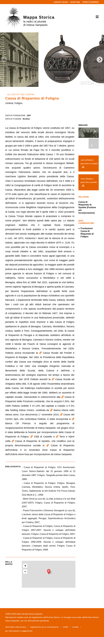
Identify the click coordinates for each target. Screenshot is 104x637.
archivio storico (61, 2)
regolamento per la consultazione (44, 627)
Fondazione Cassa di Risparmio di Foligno (87, 232)
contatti (75, 627)
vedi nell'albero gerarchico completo (89, 161)
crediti (65, 627)
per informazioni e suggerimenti (18, 631)
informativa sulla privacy (15, 627)
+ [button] (25, 565)
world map (75, 2)
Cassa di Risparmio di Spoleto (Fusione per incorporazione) (87, 207)
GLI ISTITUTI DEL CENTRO (21, 94)
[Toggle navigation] (96, 17)
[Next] (100, 60)
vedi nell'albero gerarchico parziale (89, 180)
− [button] (25, 571)
